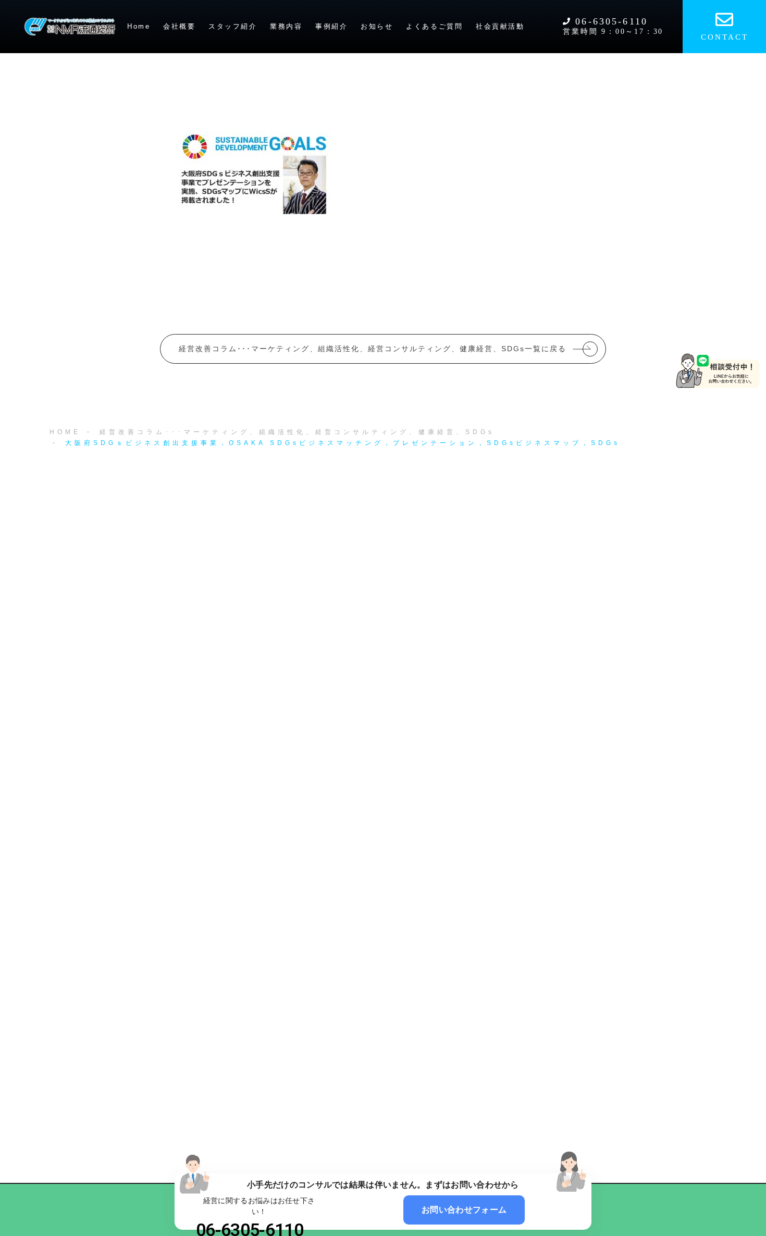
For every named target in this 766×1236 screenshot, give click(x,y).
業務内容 (286, 26)
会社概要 (179, 26)
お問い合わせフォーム (464, 1209)
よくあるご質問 (434, 26)
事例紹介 (331, 26)
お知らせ (377, 26)
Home (138, 26)
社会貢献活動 (500, 26)
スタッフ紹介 (232, 26)
